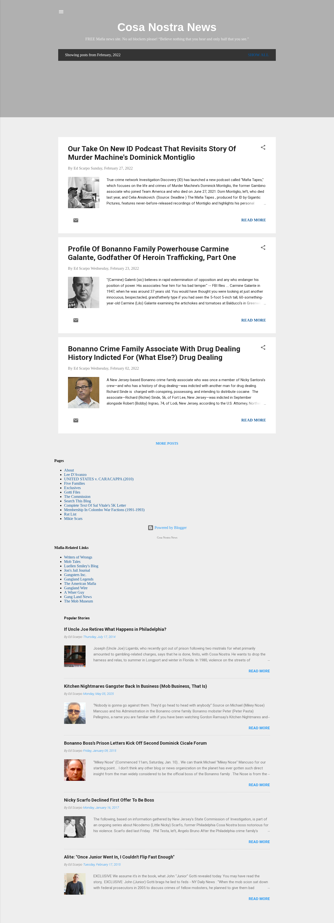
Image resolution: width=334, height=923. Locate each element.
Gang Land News (78, 597)
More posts (167, 443)
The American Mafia (80, 583)
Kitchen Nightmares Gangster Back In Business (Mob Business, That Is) (135, 686)
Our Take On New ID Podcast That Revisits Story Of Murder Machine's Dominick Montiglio (152, 152)
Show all (258, 55)
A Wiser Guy (74, 592)
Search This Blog (77, 501)
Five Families (74, 483)
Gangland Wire (76, 588)
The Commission (77, 496)
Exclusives (72, 488)
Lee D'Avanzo (75, 474)
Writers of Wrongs (78, 557)
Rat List (70, 514)
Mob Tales (72, 561)
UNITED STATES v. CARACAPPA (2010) (99, 479)
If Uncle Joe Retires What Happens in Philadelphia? (115, 629)
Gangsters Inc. (75, 575)
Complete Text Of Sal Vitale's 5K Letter (95, 505)
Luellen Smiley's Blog (81, 566)
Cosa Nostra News (167, 27)
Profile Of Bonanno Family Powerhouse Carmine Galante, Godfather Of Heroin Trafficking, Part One (152, 253)
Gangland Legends (78, 579)
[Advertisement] (167, 99)
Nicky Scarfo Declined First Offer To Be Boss (109, 800)
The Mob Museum (78, 601)
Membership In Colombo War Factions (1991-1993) (104, 510)
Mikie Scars (73, 518)
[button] (263, 148)
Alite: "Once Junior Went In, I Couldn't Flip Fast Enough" (119, 856)
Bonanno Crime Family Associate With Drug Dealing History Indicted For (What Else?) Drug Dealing (154, 353)
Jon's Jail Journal (77, 570)
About (69, 470)
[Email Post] (76, 222)
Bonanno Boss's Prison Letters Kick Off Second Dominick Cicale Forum (135, 743)
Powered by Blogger (170, 528)
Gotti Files (72, 492)
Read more (253, 220)
